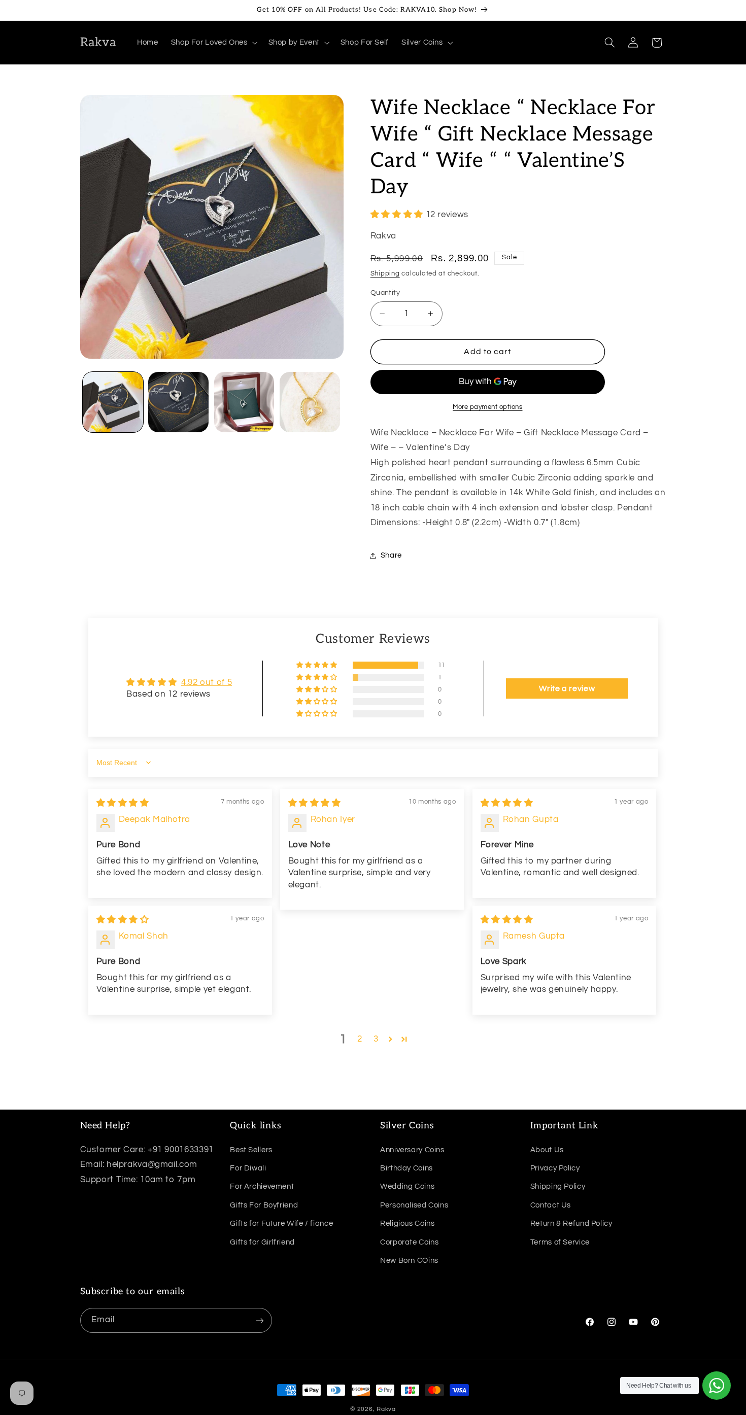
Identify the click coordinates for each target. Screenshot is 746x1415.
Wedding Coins (407, 1186)
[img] (122, 803)
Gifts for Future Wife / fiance (281, 1223)
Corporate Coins (409, 1242)
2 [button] (359, 1039)
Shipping (385, 274)
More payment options (488, 407)
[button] (213, 42)
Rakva (386, 1409)
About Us (547, 1149)
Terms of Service (560, 1242)
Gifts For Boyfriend (264, 1205)
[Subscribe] (259, 1320)
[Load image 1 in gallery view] (113, 402)
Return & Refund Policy (571, 1223)
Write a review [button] (567, 688)
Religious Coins (407, 1223)
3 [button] (376, 1039)
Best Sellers (251, 1149)
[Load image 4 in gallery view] (310, 402)
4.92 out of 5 (206, 682)
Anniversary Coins (412, 1149)
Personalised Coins (414, 1205)
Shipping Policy (557, 1186)
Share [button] (391, 556)
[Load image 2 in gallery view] (178, 402)
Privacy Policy (555, 1167)
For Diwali (248, 1167)
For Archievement (262, 1186)
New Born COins (409, 1260)
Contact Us (550, 1205)
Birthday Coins (406, 1167)
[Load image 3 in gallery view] (244, 402)
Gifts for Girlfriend (262, 1242)
